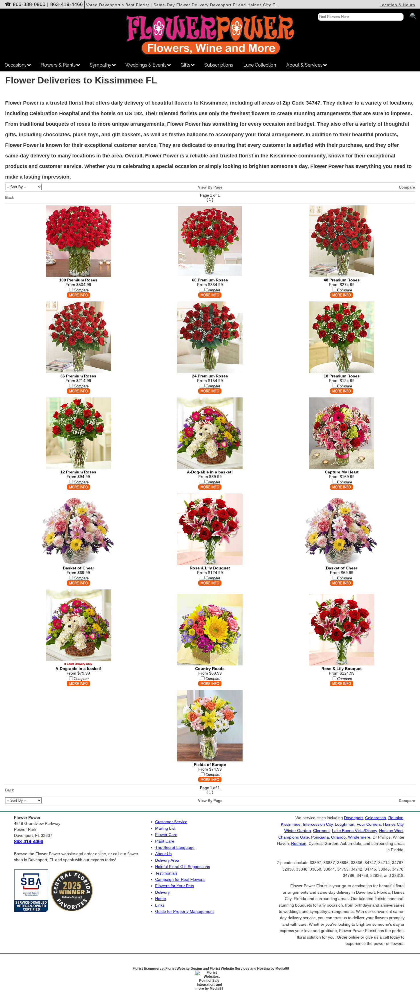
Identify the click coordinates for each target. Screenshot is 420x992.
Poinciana (320, 837)
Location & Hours (397, 5)
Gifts (186, 65)
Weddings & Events (146, 65)
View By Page (210, 187)
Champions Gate (293, 837)
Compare (407, 187)
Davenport (353, 817)
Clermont (321, 830)
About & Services (305, 65)
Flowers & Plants (59, 65)
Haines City (393, 824)
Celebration (375, 817)
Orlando (338, 837)
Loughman (344, 824)
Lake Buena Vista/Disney (354, 830)
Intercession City (318, 824)
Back (9, 197)
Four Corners (369, 824)
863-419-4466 (66, 4)
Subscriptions (218, 65)
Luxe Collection (259, 65)
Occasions (16, 65)
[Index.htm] (210, 53)
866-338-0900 (29, 4)
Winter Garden (297, 830)
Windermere (359, 837)
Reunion (395, 817)
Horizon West (391, 830)
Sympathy (101, 65)
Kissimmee (291, 824)
